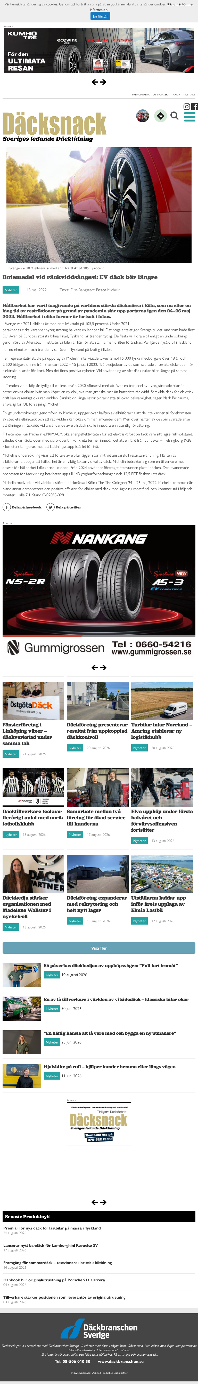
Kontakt (189, 94)
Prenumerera (141, 94)
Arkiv (176, 94)
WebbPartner (121, 1372)
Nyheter (11, 289)
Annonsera (161, 94)
